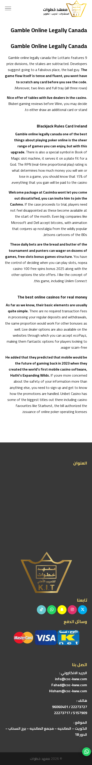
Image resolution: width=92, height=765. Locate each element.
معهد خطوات (40, 758)
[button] (86, 735)
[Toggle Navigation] (8, 9)
